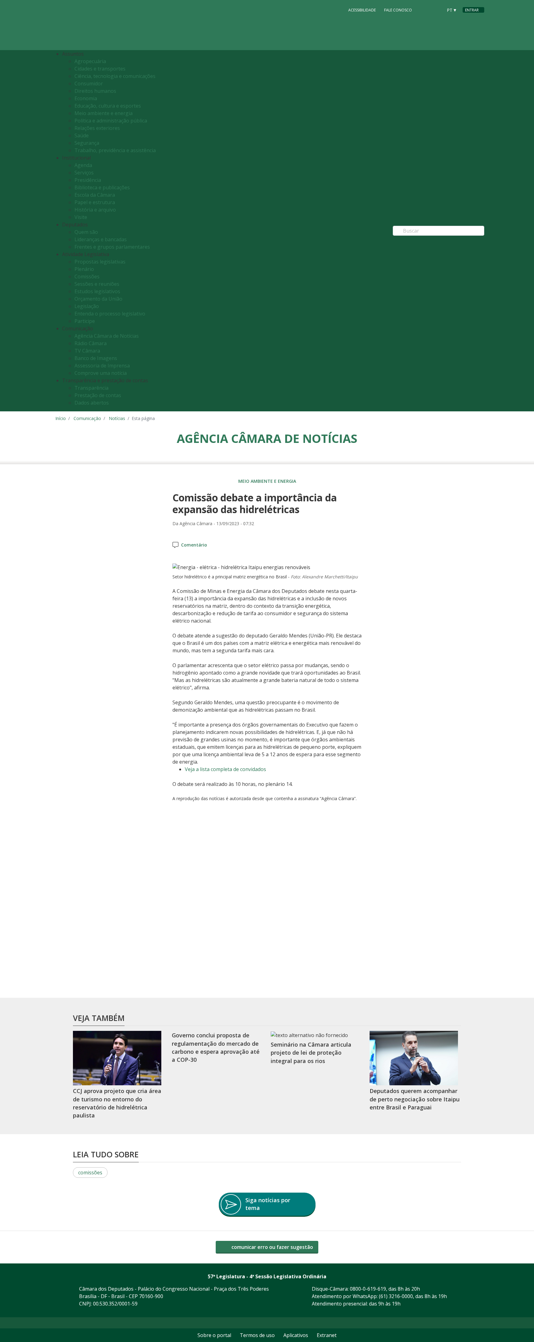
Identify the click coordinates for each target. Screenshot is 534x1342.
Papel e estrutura (94, 202)
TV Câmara (87, 350)
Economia (85, 98)
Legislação (86, 306)
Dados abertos (91, 402)
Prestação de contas (97, 395)
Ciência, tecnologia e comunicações (114, 76)
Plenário (84, 269)
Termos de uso (257, 1335)
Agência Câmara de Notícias (106, 335)
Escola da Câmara (94, 194)
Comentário (194, 545)
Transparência (91, 387)
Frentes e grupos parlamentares (112, 246)
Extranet (327, 1335)
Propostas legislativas (99, 261)
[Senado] (436, 9)
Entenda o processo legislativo (109, 313)
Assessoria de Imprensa (102, 365)
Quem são (86, 232)
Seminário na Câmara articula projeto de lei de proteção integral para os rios (311, 1053)
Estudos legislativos (97, 291)
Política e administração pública (110, 120)
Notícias (117, 418)
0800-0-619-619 (368, 1288)
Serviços (84, 172)
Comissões (87, 276)
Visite (80, 217)
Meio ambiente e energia (103, 113)
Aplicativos (295, 1335)
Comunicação (87, 418)
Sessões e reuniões (96, 284)
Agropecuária (90, 61)
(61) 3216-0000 (396, 1296)
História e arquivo (95, 209)
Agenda (83, 165)
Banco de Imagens (95, 358)
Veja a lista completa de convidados (225, 769)
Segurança (86, 142)
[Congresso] (424, 9)
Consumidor (88, 83)
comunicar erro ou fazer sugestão (271, 1247)
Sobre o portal (214, 1335)
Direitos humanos (95, 91)
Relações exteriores (97, 128)
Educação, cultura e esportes (107, 105)
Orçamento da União (98, 298)
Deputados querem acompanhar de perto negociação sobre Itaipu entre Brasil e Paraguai (415, 1099)
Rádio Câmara (90, 343)
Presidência (87, 180)
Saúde (81, 135)
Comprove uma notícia (100, 373)
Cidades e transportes (99, 68)
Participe (84, 321)
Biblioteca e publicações (102, 187)
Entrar (472, 10)
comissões (90, 1172)
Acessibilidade (362, 10)
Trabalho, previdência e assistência (115, 150)
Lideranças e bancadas (100, 239)
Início (60, 418)
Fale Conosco (398, 10)
